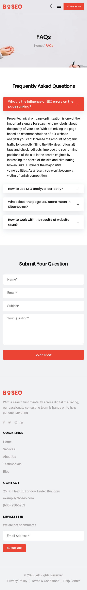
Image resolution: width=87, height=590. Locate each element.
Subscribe (14, 548)
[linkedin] (22, 422)
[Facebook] (4, 422)
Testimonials (12, 464)
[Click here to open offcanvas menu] (59, 6)
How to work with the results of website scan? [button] (38, 222)
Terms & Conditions (45, 581)
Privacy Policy (17, 581)
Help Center (71, 581)
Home (7, 442)
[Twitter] (9, 422)
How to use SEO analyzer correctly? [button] (35, 189)
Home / (39, 46)
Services (9, 449)
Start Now (74, 6)
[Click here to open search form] (52, 6)
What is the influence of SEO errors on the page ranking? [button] (40, 104)
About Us (9, 457)
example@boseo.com (18, 498)
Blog (6, 472)
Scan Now (43, 355)
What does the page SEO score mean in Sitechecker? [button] (39, 204)
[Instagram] (16, 422)
